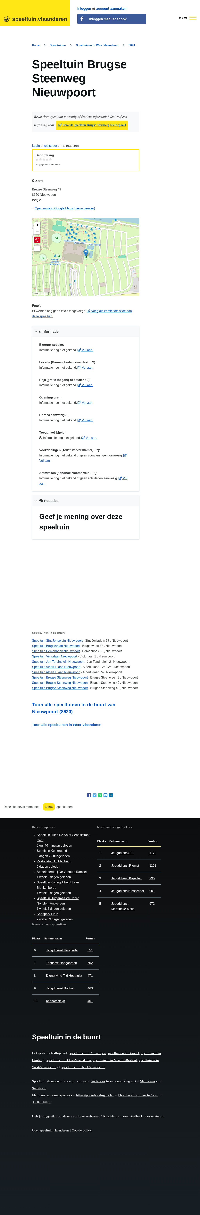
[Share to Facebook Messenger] (105, 795)
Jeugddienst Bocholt (60, 988)
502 (90, 963)
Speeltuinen (58, 45)
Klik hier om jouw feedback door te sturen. (133, 1116)
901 (152, 891)
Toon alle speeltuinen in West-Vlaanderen (66, 725)
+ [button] (37, 225)
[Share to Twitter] (94, 795)
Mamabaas (147, 1081)
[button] (37, 240)
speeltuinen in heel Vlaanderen (83, 1067)
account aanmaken (111, 8)
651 (90, 950)
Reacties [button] (51, 501)
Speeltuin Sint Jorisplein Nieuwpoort (57, 640)
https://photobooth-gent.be (94, 1095)
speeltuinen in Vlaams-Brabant (115, 1060)
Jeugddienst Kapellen (126, 878)
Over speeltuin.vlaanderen (50, 1130)
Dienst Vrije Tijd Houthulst (64, 975)
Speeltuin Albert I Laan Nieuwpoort (56, 667)
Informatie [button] (50, 332)
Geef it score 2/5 (40, 159)
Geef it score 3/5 (44, 159)
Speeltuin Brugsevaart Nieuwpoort (56, 646)
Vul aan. (87, 350)
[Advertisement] (85, 591)
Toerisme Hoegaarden (61, 963)
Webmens (98, 1081)
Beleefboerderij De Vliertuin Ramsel (62, 871)
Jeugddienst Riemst (125, 865)
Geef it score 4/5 (47, 159)
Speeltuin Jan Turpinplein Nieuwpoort (58, 661)
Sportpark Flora (47, 914)
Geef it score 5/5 (50, 159)
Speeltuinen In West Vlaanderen (97, 45)
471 (90, 975)
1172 (152, 853)
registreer (50, 145)
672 (152, 903)
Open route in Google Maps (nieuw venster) (65, 208)
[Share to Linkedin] (111, 795)
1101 (152, 865)
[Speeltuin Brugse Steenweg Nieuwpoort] (85, 253)
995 (152, 878)
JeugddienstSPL (122, 853)
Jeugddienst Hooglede (62, 950)
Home (36, 45)
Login (36, 145)
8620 (132, 45)
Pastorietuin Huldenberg (54, 861)
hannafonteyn (55, 1001)
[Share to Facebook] (89, 795)
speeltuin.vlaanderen (39, 19)
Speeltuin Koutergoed (52, 850)
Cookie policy (82, 1130)
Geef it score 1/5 (37, 159)
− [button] (37, 231)
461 (90, 1001)
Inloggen (84, 8)
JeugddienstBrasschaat (127, 891)
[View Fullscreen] (37, 248)
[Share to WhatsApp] (100, 795)
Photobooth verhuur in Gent (138, 1095)
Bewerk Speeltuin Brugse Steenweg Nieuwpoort (94, 125)
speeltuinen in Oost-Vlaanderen (68, 1060)
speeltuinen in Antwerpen (88, 1052)
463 (90, 988)
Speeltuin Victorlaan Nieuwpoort (54, 656)
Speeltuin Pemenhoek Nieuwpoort (56, 651)
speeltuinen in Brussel (123, 1052)
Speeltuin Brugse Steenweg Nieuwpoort (60, 677)
